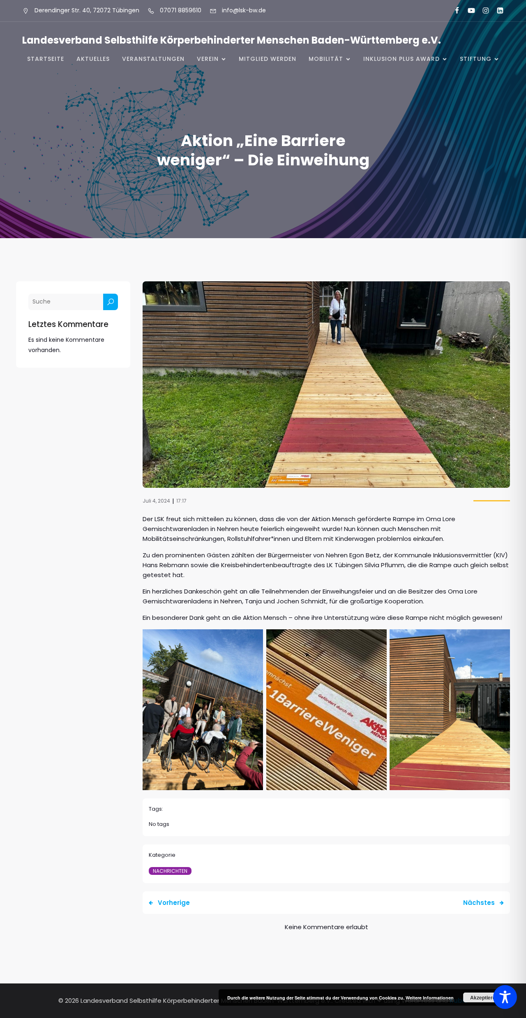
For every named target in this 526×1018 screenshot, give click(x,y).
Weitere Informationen (430, 998)
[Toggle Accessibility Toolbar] (505, 997)
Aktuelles (93, 59)
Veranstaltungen (153, 59)
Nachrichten (170, 870)
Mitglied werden (267, 59)
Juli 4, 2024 (156, 500)
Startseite (45, 59)
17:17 (181, 500)
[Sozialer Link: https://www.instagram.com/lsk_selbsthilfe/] (482, 10)
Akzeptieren (484, 997)
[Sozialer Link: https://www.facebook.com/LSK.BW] (453, 10)
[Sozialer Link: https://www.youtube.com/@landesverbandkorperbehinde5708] (468, 10)
